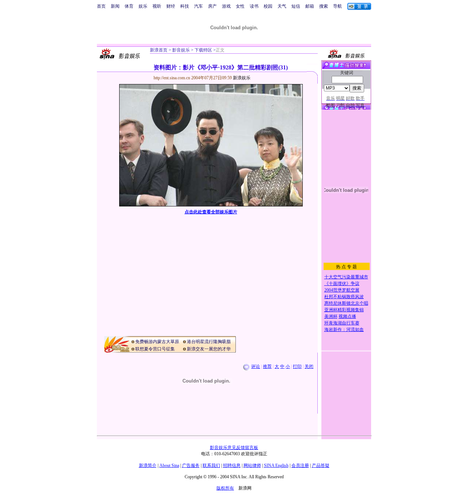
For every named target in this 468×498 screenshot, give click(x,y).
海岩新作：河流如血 (344, 329)
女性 (240, 6)
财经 (170, 6)
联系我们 (211, 465)
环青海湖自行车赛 (341, 323)
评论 (255, 366)
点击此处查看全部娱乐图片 (211, 211)
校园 (268, 6)
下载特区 (202, 50)
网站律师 (252, 465)
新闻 (115, 6)
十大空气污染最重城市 (346, 277)
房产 (212, 6)
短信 (295, 6)
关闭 (309, 366)
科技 (184, 6)
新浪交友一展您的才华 (209, 348)
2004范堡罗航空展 (341, 290)
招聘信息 (232, 465)
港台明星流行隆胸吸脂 (209, 341)
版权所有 (225, 488)
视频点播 (347, 316)
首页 (101, 6)
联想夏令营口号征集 (155, 348)
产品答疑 (320, 465)
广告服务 (191, 465)
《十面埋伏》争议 (341, 283)
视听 (156, 6)
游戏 (226, 6)
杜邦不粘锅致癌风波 (344, 296)
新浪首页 (158, 50)
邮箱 (309, 6)
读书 (254, 6)
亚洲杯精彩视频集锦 (344, 309)
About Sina (169, 465)
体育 (129, 6)
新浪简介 (147, 465)
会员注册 (300, 465)
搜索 (323, 6)
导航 (337, 6)
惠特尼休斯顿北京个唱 (346, 303)
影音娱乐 (181, 50)
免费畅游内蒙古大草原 (157, 341)
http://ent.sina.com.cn (172, 77)
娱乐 (143, 6)
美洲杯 (330, 316)
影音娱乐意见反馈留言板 (234, 447)
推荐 (267, 366)
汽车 (198, 6)
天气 (282, 6)
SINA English (276, 465)
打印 (297, 366)
